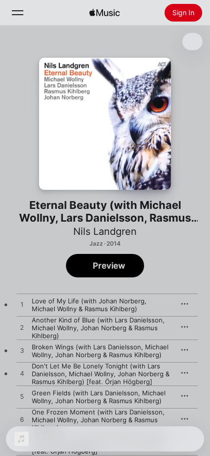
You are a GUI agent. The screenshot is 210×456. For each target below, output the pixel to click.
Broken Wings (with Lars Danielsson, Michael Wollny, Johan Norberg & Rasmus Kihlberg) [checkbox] (100, 351)
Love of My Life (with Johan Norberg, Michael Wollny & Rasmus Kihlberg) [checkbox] (89, 305)
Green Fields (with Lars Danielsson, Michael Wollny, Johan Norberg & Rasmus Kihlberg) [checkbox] (99, 397)
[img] (104, 12)
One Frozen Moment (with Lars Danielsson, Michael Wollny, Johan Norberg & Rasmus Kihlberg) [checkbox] (98, 420)
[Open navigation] (17, 12)
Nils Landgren (105, 231)
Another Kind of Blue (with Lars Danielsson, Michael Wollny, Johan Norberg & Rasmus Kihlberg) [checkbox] (98, 328)
